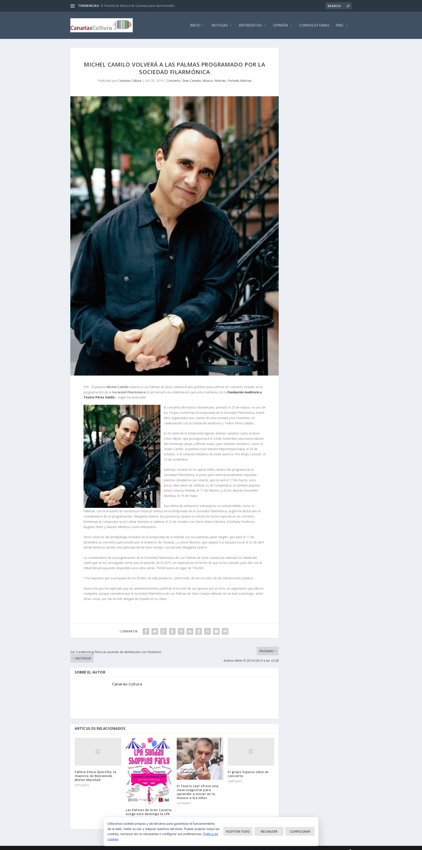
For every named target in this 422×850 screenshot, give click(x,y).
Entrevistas (250, 26)
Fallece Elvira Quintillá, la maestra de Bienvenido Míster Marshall (95, 776)
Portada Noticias (240, 80)
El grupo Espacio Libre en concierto (248, 774)
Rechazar (269, 831)
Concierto (173, 80)
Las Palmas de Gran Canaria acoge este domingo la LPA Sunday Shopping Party (149, 814)
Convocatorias (314, 26)
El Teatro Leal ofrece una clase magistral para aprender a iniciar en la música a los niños (197, 792)
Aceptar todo (238, 831)
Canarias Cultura (129, 80)
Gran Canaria (191, 80)
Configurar (300, 831)
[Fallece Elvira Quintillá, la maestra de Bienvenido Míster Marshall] (98, 752)
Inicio (195, 26)
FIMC (340, 26)
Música (207, 80)
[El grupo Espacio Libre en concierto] (251, 752)
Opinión (280, 26)
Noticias (220, 26)
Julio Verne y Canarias (116, 6)
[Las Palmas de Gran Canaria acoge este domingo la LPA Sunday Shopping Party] (149, 771)
